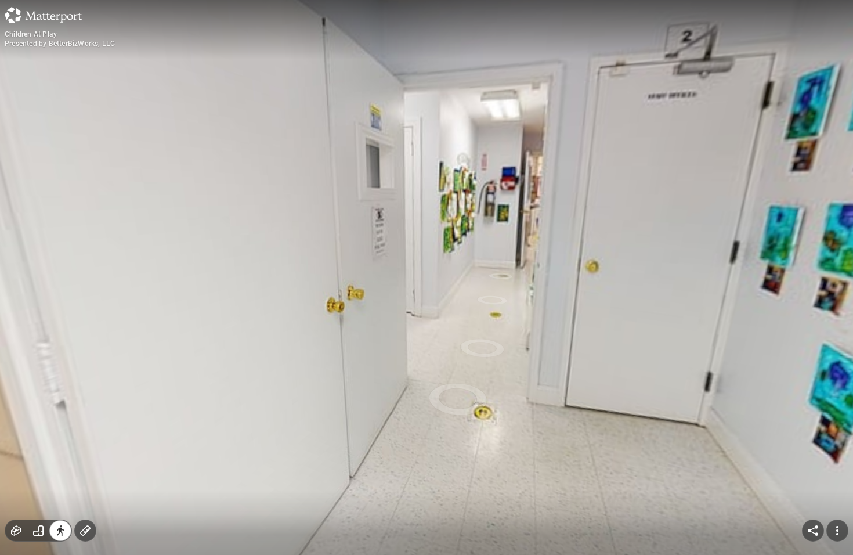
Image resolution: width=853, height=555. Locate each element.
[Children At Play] (426, 277)
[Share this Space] (813, 531)
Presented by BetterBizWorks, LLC (60, 43)
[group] (38, 531)
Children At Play (31, 34)
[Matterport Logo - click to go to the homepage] (43, 15)
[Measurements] (85, 531)
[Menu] (837, 531)
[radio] (16, 530)
